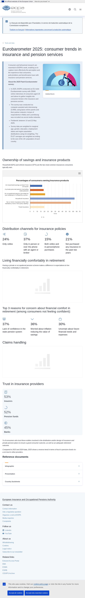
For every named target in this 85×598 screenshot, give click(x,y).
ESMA (4, 567)
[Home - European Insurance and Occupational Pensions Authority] (14, 9)
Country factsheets (12, 481)
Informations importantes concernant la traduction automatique (48, 30)
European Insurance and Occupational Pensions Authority (29, 499)
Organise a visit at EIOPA (11, 515)
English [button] (69, 9)
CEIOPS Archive (8, 573)
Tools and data (9, 43)
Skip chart (25, 173)
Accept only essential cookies (37, 593)
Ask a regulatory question (11, 512)
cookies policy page (40, 584)
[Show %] (42, 217)
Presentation (10, 474)
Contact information (9, 509)
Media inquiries (8, 518)
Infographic (9, 466)
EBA (4, 564)
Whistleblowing (8, 542)
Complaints (6, 521)
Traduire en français (17, 30)
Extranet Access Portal (10, 561)
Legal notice (7, 549)
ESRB (4, 570)
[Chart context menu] (79, 173)
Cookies (5, 545)
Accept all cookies (15, 593)
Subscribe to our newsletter (12, 552)
